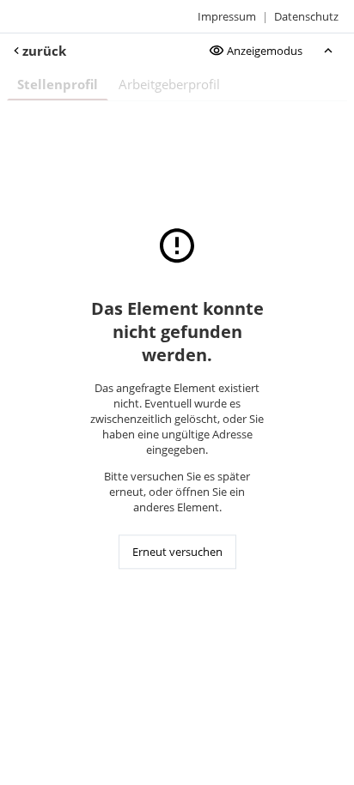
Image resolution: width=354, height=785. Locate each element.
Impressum (227, 16)
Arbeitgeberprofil (169, 84)
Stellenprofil (57, 84)
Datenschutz (306, 16)
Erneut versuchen (177, 551)
